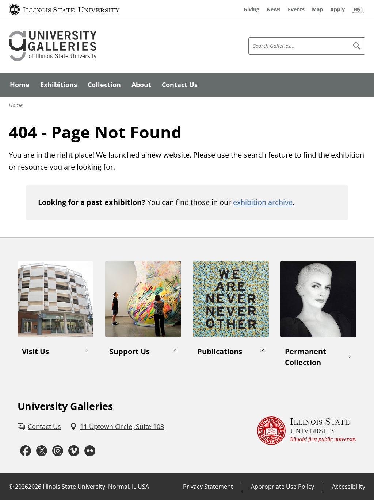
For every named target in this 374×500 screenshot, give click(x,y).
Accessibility (348, 486)
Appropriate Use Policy (282, 486)
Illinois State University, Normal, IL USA (96, 486)
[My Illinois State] (358, 9)
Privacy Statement (208, 486)
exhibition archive (263, 202)
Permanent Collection (305, 357)
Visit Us (35, 351)
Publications (219, 351)
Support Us (130, 351)
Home (16, 105)
